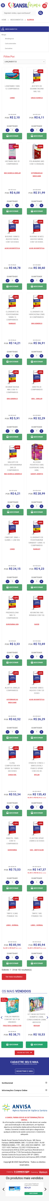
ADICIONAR (33, 1193)
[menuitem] (4, 20)
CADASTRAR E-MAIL (24, 1071)
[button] (2, 5)
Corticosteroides (10, 43)
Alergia (3, 35)
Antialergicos (9, 39)
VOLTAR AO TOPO (23, 1052)
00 (46, 3)
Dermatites (8, 48)
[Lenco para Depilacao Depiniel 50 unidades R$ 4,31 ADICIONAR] (14, 1194)
